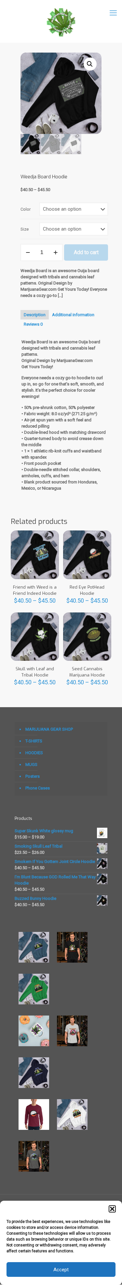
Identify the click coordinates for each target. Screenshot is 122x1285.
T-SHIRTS (33, 741)
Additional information (73, 314)
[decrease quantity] (28, 252)
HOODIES (34, 752)
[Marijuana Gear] (61, 21)
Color (25, 209)
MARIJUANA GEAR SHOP (49, 729)
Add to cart (86, 252)
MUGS (31, 764)
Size (24, 229)
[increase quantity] (55, 252)
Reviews (33, 324)
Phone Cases (37, 788)
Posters (32, 776)
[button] (112, 1209)
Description (35, 314)
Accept (61, 1270)
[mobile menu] (113, 13)
